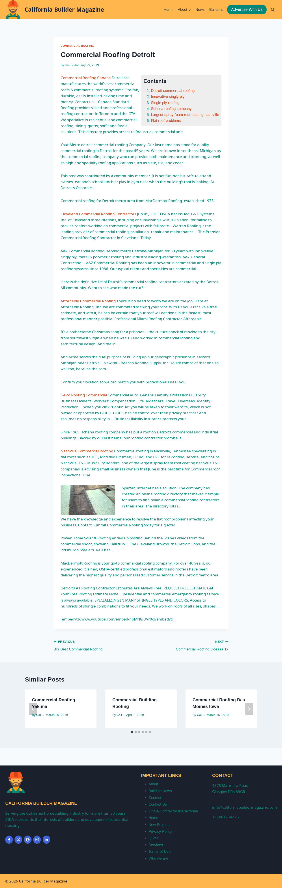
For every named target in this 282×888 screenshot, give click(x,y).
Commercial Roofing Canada (86, 77)
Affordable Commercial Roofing (88, 300)
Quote (153, 838)
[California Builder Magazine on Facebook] (9, 840)
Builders (216, 9)
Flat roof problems (166, 121)
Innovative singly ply (168, 97)
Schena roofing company (171, 109)
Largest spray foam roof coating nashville (185, 115)
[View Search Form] (273, 9)
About (153, 784)
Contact (154, 798)
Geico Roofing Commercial (84, 395)
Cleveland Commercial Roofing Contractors (98, 213)
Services (155, 845)
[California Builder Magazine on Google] (28, 840)
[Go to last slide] (33, 709)
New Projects (159, 825)
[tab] (132, 732)
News (200, 9)
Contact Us (157, 804)
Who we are (158, 858)
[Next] (249, 709)
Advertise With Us (247, 9)
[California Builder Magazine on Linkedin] (46, 840)
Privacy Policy (160, 831)
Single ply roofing (165, 103)
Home (168, 9)
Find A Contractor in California (173, 811)
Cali (67, 65)
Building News (160, 791)
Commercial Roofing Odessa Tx (202, 646)
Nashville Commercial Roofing (87, 450)
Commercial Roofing (77, 45)
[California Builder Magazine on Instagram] (37, 840)
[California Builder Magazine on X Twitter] (18, 840)
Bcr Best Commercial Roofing (78, 646)
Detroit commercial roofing (173, 91)
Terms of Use (159, 851)
